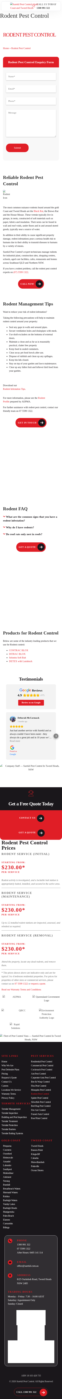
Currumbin (8, 1223)
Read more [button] (15, 741)
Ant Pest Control (38, 1073)
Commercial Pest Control (42, 1065)
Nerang (6, 1181)
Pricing (5, 1073)
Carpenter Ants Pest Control (43, 1077)
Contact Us (6, 1081)
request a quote (38, 983)
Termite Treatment (10, 1121)
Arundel (6, 1161)
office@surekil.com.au (28, 1266)
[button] (6, 6)
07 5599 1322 (21, 983)
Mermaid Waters (10, 1192)
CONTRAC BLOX (18, 650)
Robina (6, 1196)
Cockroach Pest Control (41, 1069)
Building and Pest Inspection (14, 1117)
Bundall (6, 1184)
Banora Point (37, 1150)
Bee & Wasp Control (40, 1081)
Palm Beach (8, 1215)
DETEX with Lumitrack (20, 661)
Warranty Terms (9, 1094)
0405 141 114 (36, 1252)
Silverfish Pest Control (41, 1102)
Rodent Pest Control (40, 1094)
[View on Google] (13, 719)
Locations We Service (11, 1090)
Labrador (7, 1165)
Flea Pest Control (38, 1085)
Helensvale (8, 1157)
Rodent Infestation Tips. (14, 389)
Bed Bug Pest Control (40, 1106)
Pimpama (7, 1146)
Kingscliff (35, 1154)
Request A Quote (9, 1077)
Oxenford (7, 1153)
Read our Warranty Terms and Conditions (22, 989)
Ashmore (7, 1177)
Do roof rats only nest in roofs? (24, 534)
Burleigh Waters (10, 1200)
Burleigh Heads (10, 1208)
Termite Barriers (9, 1129)
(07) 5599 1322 (20, 272)
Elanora (6, 1219)
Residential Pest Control (41, 1061)
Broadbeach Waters (11, 1188)
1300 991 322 (43, 8)
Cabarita (34, 1158)
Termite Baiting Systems (12, 1133)
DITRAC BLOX (17, 654)
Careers (5, 1085)
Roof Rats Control (39, 1118)
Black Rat (38, 211)
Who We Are (7, 1065)
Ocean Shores (37, 1170)
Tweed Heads (37, 1146)
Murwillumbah (37, 1162)
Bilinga (6, 1227)
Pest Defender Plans (10, 1069)
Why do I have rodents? (20, 527)
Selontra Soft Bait (17, 657)
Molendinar (8, 1173)
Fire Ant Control (38, 1110)
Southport (7, 1169)
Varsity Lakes (9, 1204)
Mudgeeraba (8, 1212)
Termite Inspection (10, 1113)
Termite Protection (10, 1125)
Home (6, 48)
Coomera (7, 1150)
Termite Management (11, 1109)
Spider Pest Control (39, 1098)
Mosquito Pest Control (41, 1090)
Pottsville (35, 1166)
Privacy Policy (8, 1098)
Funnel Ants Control (40, 1114)
